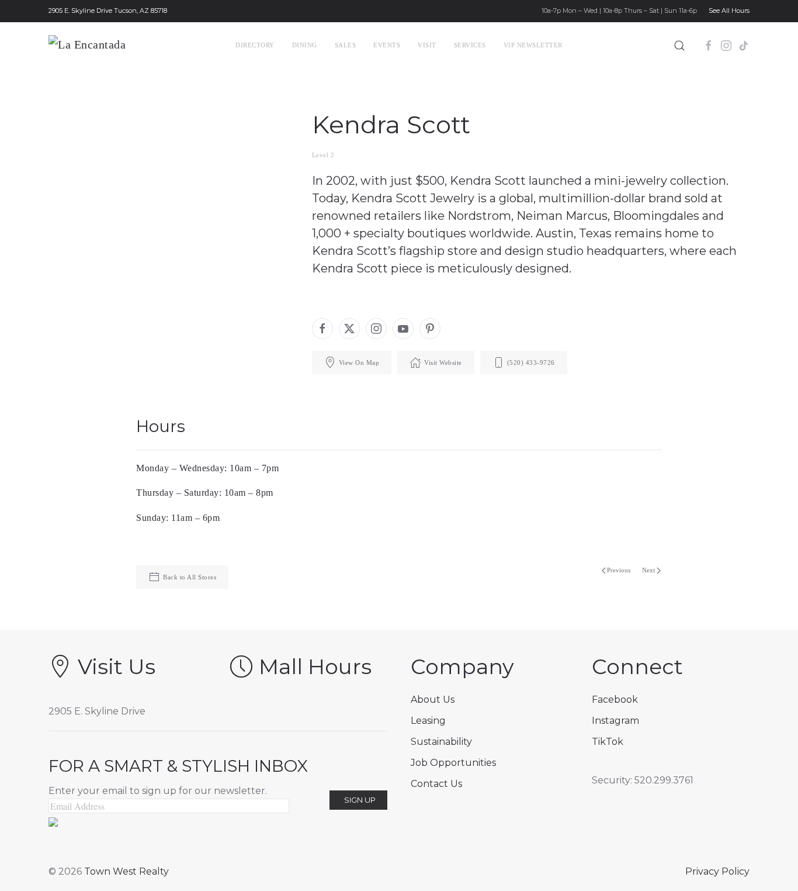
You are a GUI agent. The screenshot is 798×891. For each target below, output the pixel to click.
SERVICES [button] (470, 45)
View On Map (359, 362)
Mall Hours (315, 666)
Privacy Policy (717, 871)
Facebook (615, 699)
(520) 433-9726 (531, 362)
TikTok (607, 741)
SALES (345, 45)
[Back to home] (108, 45)
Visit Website (443, 362)
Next (648, 570)
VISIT (427, 45)
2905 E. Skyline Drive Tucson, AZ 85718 (107, 10)
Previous (618, 570)
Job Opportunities (453, 762)
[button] (679, 45)
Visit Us (116, 666)
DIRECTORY (255, 45)
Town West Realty (126, 871)
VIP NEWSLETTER (533, 45)
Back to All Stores (189, 577)
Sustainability (441, 741)
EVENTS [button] (386, 45)
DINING (304, 45)
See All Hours (729, 10)
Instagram (615, 720)
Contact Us (436, 783)
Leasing (428, 720)
